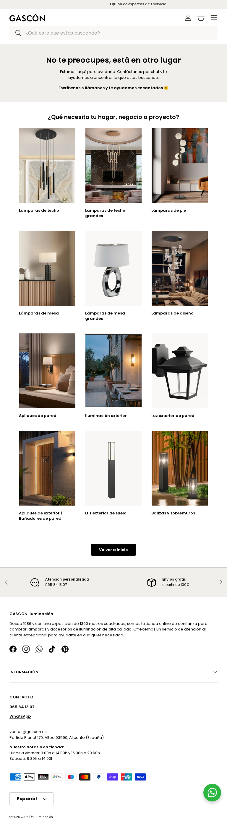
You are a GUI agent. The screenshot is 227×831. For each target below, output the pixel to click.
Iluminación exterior (106, 415)
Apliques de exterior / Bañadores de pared (40, 515)
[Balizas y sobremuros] (180, 468)
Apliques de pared (37, 415)
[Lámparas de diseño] (180, 268)
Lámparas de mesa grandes (105, 315)
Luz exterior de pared (172, 415)
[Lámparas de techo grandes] (113, 165)
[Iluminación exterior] (113, 370)
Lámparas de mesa (39, 313)
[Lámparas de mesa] (47, 268)
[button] (200, 17)
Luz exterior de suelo (106, 513)
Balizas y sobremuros (173, 513)
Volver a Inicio (113, 550)
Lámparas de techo (39, 210)
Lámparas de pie (168, 210)
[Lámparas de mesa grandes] (113, 268)
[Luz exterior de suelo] (113, 468)
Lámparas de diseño (172, 313)
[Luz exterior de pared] (180, 370)
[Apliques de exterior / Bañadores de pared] (47, 468)
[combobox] (113, 33)
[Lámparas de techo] (47, 165)
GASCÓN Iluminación (37, 817)
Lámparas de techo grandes (105, 213)
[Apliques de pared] (47, 370)
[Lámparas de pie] (180, 165)
